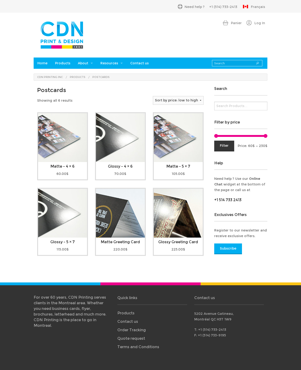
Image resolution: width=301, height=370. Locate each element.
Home (42, 63)
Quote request (131, 338)
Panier (236, 23)
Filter (224, 145)
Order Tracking (131, 330)
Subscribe (228, 248)
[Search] (257, 63)
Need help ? (195, 7)
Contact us (139, 63)
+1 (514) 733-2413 (223, 7)
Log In (259, 23)
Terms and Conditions (138, 347)
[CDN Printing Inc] (62, 34)
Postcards (101, 77)
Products (62, 63)
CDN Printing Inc (50, 77)
